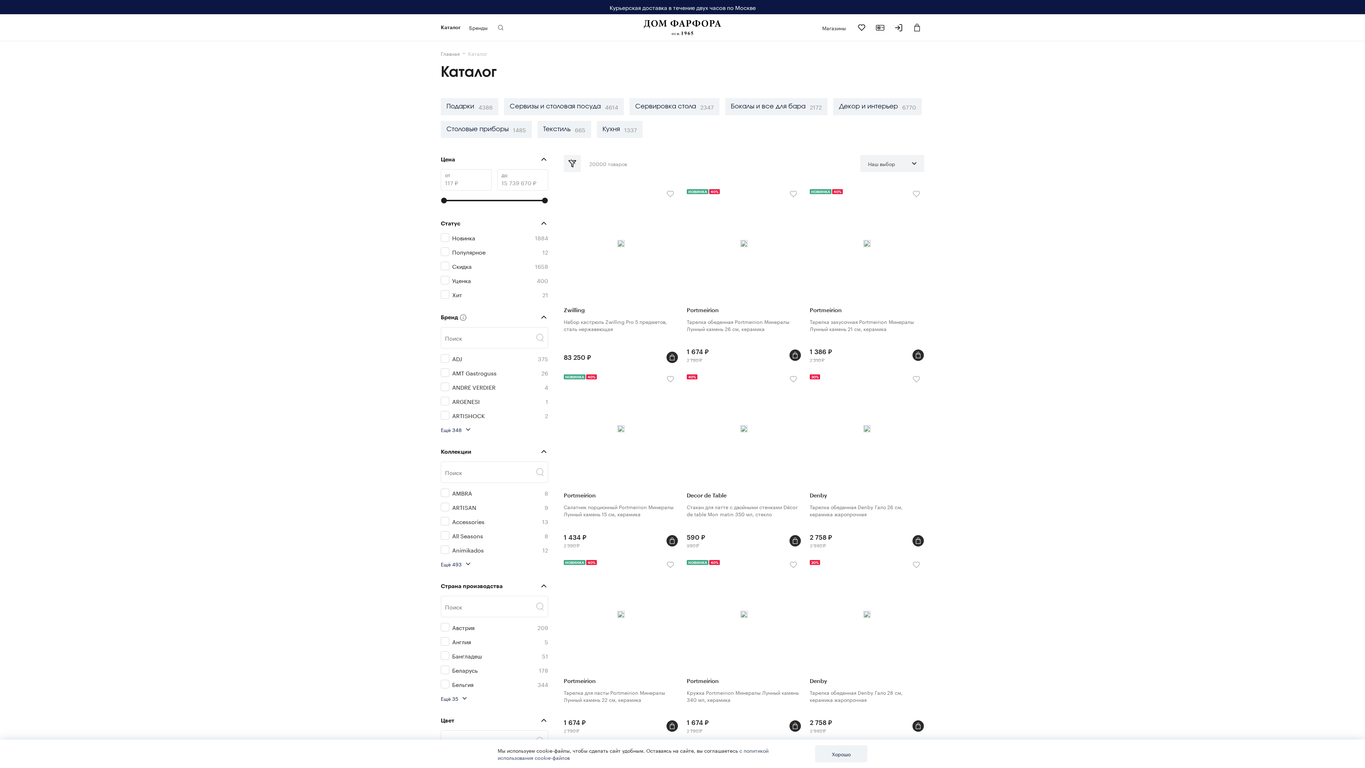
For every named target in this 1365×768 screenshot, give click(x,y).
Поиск (453, 338)
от (447, 174)
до (504, 174)
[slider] (444, 200)
